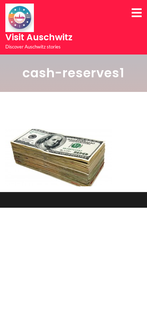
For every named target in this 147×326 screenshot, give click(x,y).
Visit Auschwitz (38, 37)
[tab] (137, 13)
